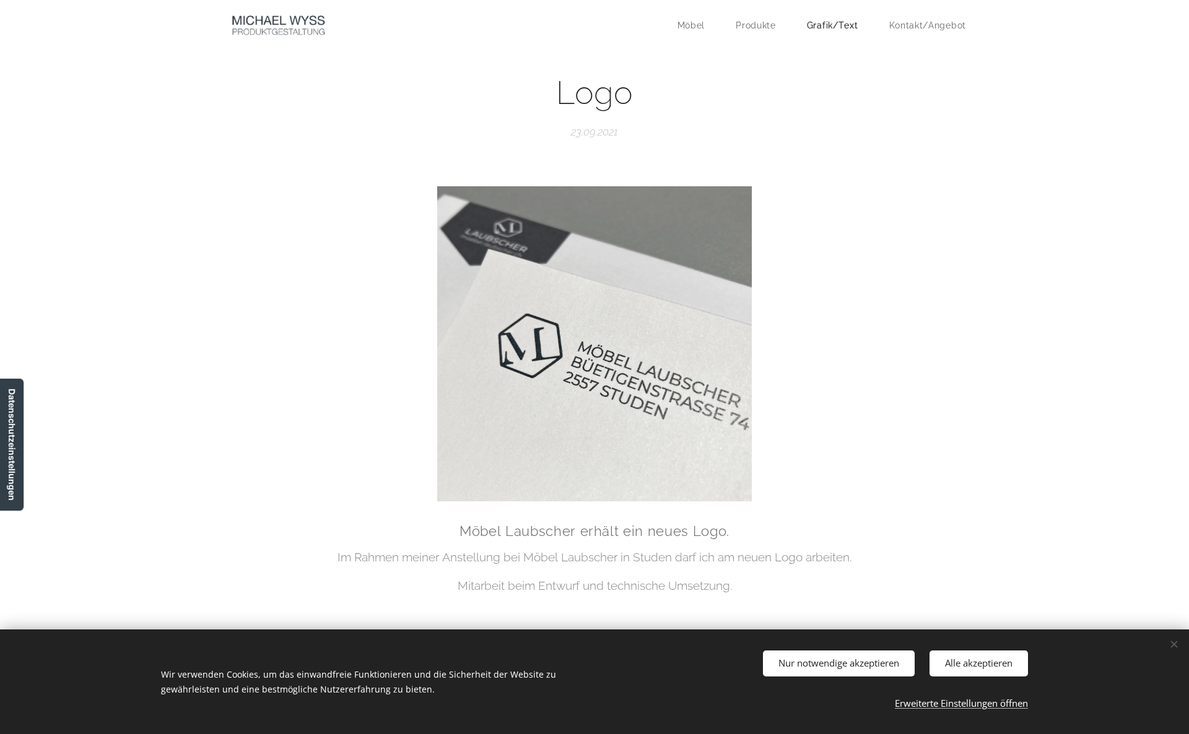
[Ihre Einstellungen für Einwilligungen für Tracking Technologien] (12, 445)
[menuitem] (697, 25)
